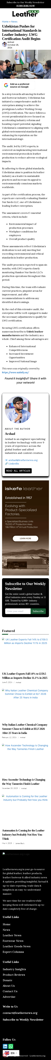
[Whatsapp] (10, 1046)
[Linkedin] (5, 1046)
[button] (4, 13)
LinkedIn (14, 463)
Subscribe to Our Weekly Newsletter (25, 2)
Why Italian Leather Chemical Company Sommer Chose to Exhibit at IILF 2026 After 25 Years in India (24, 729)
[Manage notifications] (5, 1055)
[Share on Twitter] (21, 388)
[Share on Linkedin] (29, 388)
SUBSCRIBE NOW (25, 5)
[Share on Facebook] (14, 388)
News (14, 21)
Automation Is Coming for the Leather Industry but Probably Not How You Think (23, 834)
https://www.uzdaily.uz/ (15, 372)
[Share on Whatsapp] (36, 388)
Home (5, 21)
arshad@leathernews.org (23, 460)
